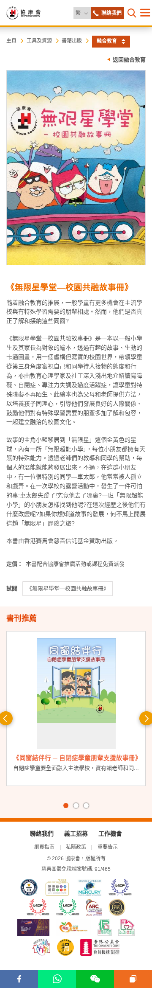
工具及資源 (39, 41)
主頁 (11, 41)
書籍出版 (72, 41)
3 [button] (86, 805)
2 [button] (76, 805)
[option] (76, 710)
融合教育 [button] (107, 41)
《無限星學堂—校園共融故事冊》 (68, 588)
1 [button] (65, 805)
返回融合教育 (129, 59)
